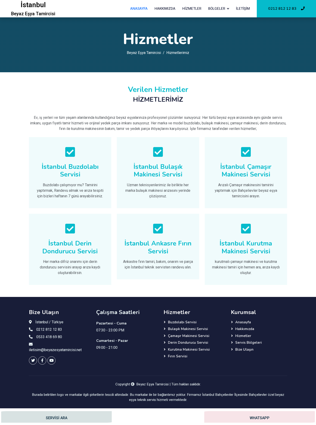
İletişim (243, 8)
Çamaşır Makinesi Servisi (188, 336)
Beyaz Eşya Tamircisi (144, 53)
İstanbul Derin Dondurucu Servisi (70, 247)
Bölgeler (216, 8)
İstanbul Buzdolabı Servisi (70, 170)
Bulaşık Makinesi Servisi (188, 329)
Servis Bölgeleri (248, 342)
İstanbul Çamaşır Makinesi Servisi (245, 170)
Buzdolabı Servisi (182, 322)
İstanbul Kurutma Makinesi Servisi (246, 247)
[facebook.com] (42, 360)
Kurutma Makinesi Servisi (189, 349)
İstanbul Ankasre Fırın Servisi (158, 247)
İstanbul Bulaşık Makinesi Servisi (158, 170)
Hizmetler (191, 8)
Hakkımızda (165, 8)
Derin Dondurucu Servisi (188, 342)
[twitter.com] (33, 360)
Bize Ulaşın (244, 349)
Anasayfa (139, 8)
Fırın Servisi (177, 356)
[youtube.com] (51, 360)
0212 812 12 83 (282, 8)
